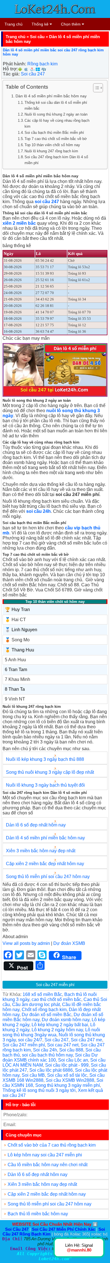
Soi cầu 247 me (86, 1039)
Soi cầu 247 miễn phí (55, 984)
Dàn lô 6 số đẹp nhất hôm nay (36, 825)
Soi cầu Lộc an (73, 1060)
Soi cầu (37, 36)
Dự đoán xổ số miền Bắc (46, 1014)
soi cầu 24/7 (30, 1039)
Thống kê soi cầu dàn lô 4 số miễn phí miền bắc (56, 105)
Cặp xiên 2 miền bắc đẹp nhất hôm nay (45, 863)
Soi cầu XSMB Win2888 (70, 1080)
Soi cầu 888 (71, 1050)
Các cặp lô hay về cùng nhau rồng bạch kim (57, 123)
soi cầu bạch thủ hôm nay (47, 1055)
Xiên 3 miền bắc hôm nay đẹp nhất (40, 850)
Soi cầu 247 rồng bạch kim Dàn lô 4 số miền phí (56, 160)
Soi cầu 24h (45, 1050)
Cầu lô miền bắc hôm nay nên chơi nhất (47, 1164)
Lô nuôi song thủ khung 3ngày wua (51, 1032)
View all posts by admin (26, 943)
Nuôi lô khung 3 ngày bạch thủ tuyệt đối (45, 785)
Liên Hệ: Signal (79, 1247)
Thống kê (41, 24)
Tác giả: (11, 74)
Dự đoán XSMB (69, 943)
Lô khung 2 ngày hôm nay (57, 1029)
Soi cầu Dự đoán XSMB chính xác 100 (50, 1057)
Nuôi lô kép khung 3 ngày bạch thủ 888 (45, 759)
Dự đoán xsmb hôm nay (65, 1019)
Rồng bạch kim (42, 63)
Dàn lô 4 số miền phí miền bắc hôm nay (51, 96)
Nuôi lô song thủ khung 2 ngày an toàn (56, 114)
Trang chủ (14, 24)
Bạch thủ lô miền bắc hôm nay (38, 1213)
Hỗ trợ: (10, 68)
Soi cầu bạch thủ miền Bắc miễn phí (54, 132)
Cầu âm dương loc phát (36, 1004)
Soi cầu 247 (33, 74)
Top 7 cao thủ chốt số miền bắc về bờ (56, 139)
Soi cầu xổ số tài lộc (67, 1075)
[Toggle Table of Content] (95, 88)
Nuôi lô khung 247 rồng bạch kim (51, 151)
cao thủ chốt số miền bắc (56, 999)
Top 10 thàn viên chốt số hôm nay (52, 145)
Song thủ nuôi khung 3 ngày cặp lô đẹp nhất (50, 772)
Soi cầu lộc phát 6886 (51, 1070)
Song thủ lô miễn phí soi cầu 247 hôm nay (48, 876)
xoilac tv (98, 1234)
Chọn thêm (71, 24)
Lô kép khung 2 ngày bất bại (60, 1024)
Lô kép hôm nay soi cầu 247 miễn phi (45, 1154)
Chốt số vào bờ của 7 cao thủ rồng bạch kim (52, 1145)
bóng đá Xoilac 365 (71, 1234)
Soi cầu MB (33, 1075)
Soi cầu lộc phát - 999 (67, 1065)
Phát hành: (14, 63)
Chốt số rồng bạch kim (44, 1009)
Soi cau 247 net (62, 1044)
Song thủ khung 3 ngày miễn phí (67, 1085)
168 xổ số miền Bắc (42, 994)
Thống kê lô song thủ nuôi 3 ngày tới (39, 1090)
